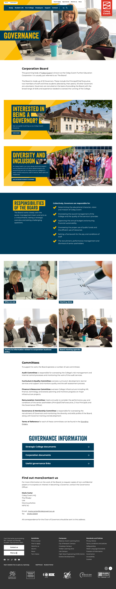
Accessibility (90, 557)
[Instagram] (8, 560)
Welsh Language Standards (95, 549)
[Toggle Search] (67, 8)
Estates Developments (66, 557)
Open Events (65, 2)
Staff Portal (39, 565)
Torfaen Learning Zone (66, 549)
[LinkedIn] (15, 560)
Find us (13, 553)
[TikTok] (12, 560)
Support (47, 8)
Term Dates (35, 554)
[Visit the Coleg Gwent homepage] (106, 8)
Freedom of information (94, 551)
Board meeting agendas (70, 349)
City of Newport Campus (67, 543)
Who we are (10, 302)
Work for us (74, 2)
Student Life (19, 8)
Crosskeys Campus (65, 546)
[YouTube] (19, 560)
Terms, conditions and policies (96, 543)
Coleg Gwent (46, 73)
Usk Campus (63, 551)
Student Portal (48, 565)
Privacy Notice (91, 541)
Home (6, 2)
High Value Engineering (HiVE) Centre (72, 554)
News (80, 2)
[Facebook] (5, 560)
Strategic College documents (41, 447)
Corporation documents (38, 455)
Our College (29, 8)
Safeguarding (91, 546)
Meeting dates (66, 302)
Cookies (89, 559)
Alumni (33, 549)
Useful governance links (38, 463)
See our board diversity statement (23, 179)
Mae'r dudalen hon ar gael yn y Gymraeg (16, 565)
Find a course (35, 541)
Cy (63, 8)
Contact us (14, 547)
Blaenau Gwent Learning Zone (69, 541)
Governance (13, 2)
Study (11, 8)
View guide (16, 133)
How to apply (57, 2)
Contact (55, 8)
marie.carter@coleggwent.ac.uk (41, 511)
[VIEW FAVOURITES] (104, 586)
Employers (39, 8)
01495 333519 (32, 513)
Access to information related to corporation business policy (28, 350)
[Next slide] (110, 568)
